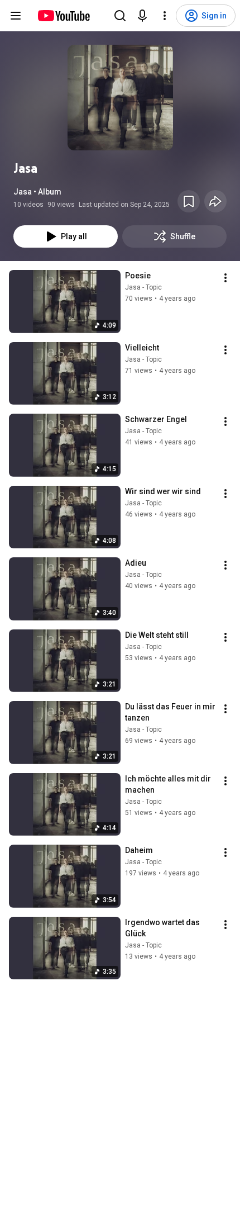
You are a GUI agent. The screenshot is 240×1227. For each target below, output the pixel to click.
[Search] (120, 15)
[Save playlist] (188, 201)
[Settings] (164, 15)
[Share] (215, 201)
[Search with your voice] (142, 15)
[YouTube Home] (63, 15)
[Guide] (15, 15)
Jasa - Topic (143, 287)
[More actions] (225, 278)
